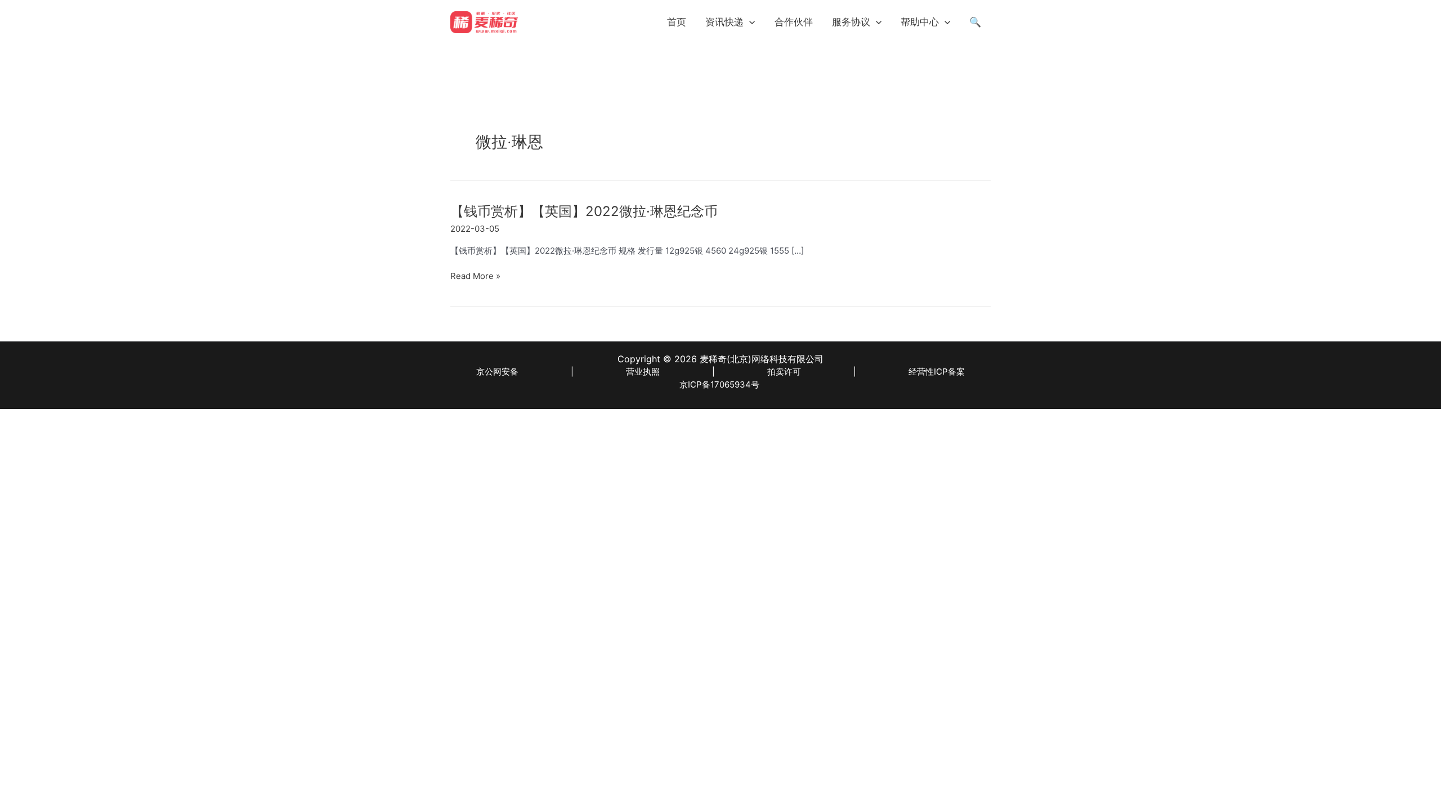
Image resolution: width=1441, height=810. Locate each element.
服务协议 (851, 22)
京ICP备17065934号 (719, 384)
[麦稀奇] (484, 21)
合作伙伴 (794, 22)
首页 (676, 22)
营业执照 (643, 371)
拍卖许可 (784, 371)
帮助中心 (920, 22)
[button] (749, 22)
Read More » (475, 276)
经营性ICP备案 (937, 371)
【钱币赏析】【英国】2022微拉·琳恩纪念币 (584, 211)
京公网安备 (497, 371)
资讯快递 (724, 22)
